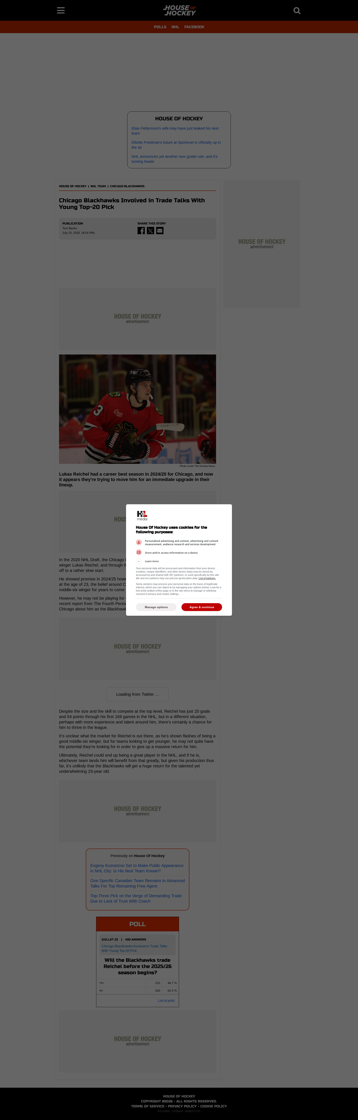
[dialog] (179, 560)
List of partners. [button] (207, 578)
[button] (179, 561)
